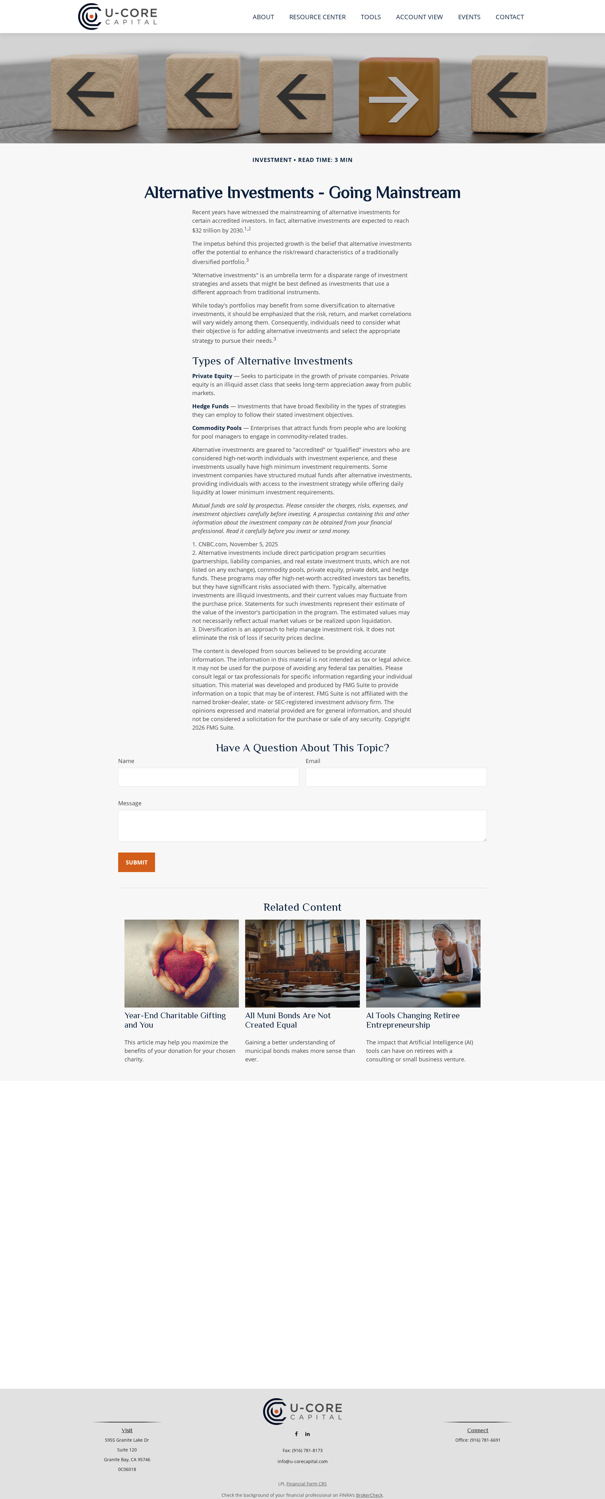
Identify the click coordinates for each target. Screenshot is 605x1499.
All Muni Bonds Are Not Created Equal (288, 1020)
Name (126, 761)
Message (129, 803)
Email (313, 761)
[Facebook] (296, 1433)
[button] (263, 16)
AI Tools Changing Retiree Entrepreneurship (413, 1020)
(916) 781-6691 (485, 1440)
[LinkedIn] (307, 1433)
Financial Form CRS (306, 1484)
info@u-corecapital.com (303, 1461)
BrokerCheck (369, 1495)
